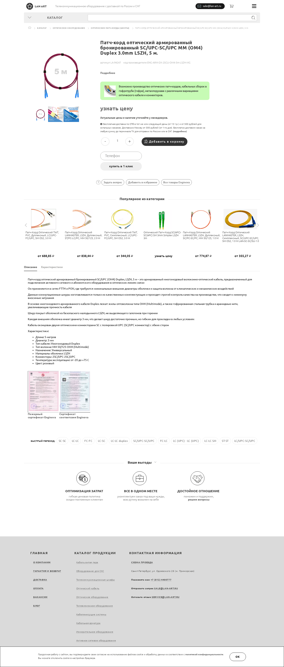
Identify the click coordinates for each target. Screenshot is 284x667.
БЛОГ (36, 605)
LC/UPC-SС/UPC (244, 440)
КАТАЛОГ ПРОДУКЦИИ (95, 553)
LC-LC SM (210, 440)
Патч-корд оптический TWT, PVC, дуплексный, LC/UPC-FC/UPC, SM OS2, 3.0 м (42, 235)
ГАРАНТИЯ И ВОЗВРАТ (47, 571)
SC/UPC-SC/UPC (144, 440)
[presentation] (26, 225)
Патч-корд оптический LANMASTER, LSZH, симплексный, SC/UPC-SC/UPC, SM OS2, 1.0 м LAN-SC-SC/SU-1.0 (240, 236)
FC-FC (88, 440)
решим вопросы (199, 499)
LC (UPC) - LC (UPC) (186, 440)
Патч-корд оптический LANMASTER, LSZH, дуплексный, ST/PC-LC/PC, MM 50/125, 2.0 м (83, 235)
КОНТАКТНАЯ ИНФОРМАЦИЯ (155, 553)
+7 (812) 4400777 (161, 579)
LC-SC (101, 440)
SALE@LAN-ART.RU (166, 588)
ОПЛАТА (38, 588)
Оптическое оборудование (69, 28)
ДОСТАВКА (40, 579)
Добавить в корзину (166, 141)
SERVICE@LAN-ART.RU (165, 597)
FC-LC (164, 440)
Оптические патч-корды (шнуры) (110, 28)
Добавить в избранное (142, 182)
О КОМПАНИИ (42, 562)
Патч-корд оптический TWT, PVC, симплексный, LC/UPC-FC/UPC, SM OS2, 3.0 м (121, 235)
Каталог (42, 28)
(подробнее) (180, 131)
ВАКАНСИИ (40, 597)
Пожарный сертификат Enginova (42, 416)
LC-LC (75, 440)
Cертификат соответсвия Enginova (73, 416)
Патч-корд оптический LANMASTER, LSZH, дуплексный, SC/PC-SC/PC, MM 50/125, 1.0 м (201, 235)
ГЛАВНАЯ (39, 553)
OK (238, 656)
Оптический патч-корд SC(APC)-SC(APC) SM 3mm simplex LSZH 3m (162, 235)
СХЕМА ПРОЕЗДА (142, 562)
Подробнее (107, 72)
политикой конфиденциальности (204, 654)
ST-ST (225, 440)
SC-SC (62, 440)
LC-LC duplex (119, 440)
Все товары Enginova (176, 182)
